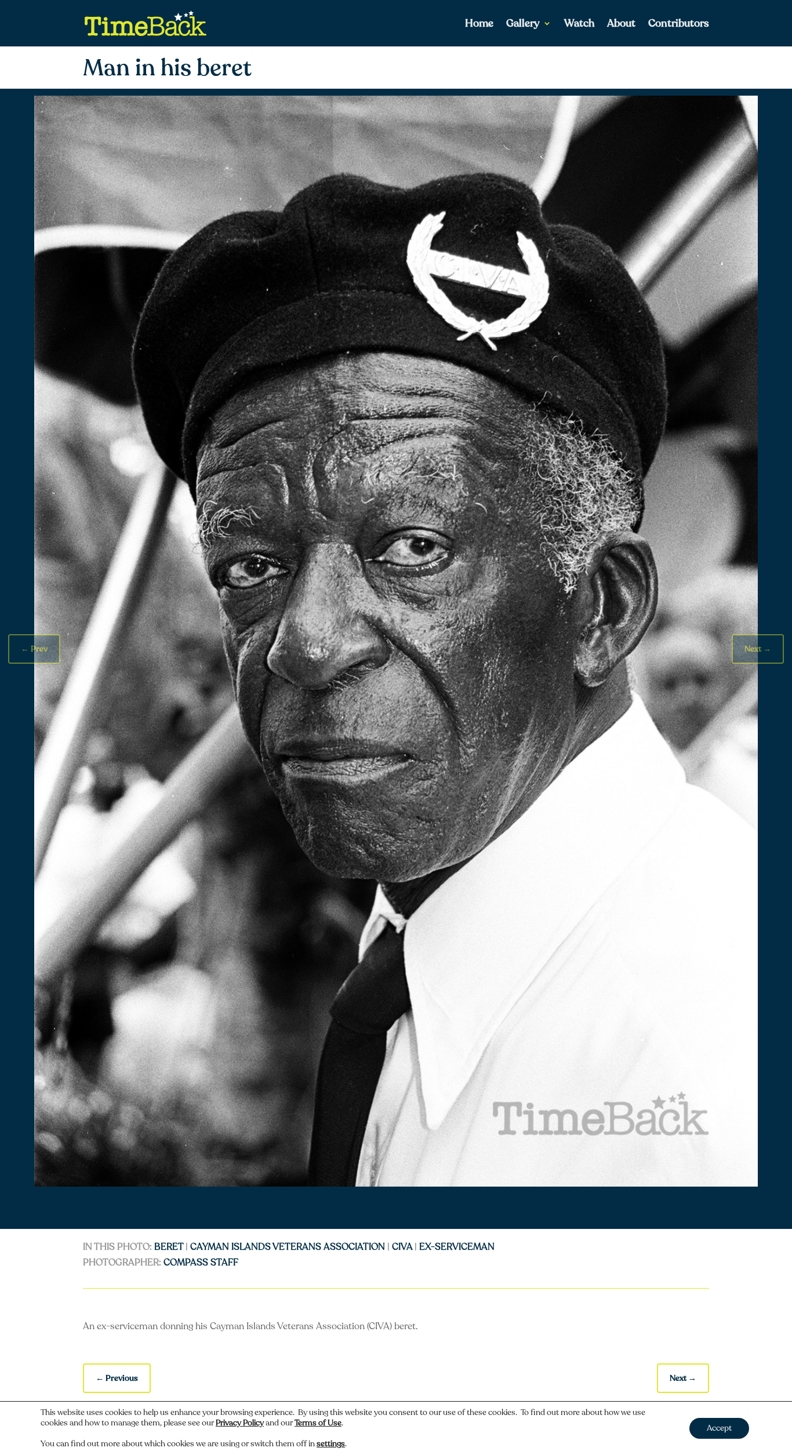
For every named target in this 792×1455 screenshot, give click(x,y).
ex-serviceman (457, 1247)
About (621, 24)
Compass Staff (201, 1262)
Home (479, 24)
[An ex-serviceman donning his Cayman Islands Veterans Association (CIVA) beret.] (395, 1183)
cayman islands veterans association (287, 1247)
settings (331, 1444)
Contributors (678, 24)
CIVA (402, 1247)
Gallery (523, 24)
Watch (579, 24)
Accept (719, 1428)
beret (168, 1247)
